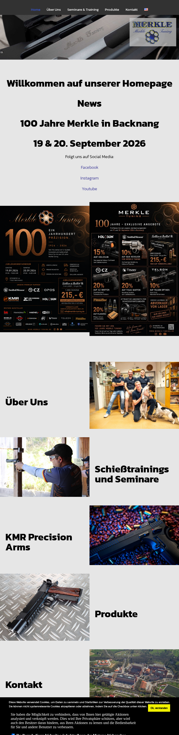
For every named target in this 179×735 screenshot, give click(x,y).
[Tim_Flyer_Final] (45, 273)
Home (35, 9)
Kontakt (132, 9)
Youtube (89, 189)
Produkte (112, 9)
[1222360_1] (89, 41)
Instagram (89, 178)
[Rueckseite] (134, 273)
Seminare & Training (83, 9)
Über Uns (54, 9)
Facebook (89, 167)
